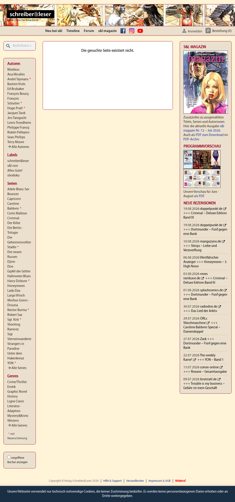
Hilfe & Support (112, 481)
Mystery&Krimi (17, 416)
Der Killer (13, 223)
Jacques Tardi (16, 113)
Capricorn (14, 199)
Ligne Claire (15, 401)
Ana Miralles (16, 74)
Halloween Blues (19, 276)
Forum (89, 31)
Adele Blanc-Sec (18, 189)
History (12, 396)
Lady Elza (13, 291)
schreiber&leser (18, 161)
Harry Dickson (18, 281)
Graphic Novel (17, 392)
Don (10, 266)
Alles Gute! (14, 171)
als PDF (199, 196)
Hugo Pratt (16, 108)
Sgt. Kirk (14, 320)
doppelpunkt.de (211, 209)
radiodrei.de (208, 307)
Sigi (10, 334)
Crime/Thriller (17, 382)
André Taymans (19, 79)
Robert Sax (14, 315)
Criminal (13, 218)
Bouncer (13, 194)
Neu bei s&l (53, 31)
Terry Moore (15, 142)
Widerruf (180, 481)
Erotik (11, 387)
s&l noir (12, 166)
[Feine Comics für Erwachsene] (30, 14)
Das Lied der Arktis (204, 311)
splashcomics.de (211, 290)
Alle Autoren (18, 147)
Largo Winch (16, 295)
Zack (203, 339)
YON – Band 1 (214, 360)
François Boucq (17, 94)
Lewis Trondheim (19, 123)
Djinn (11, 262)
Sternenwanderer (19, 339)
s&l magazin (107, 31)
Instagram (132, 31)
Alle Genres (17, 425)
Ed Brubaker (15, 89)
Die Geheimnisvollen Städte (19, 242)
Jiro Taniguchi (16, 118)
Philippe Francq (18, 128)
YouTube (141, 31)
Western (13, 421)
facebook (124, 31)
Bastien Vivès (16, 84)
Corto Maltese (17, 213)
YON (11, 363)
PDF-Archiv (191, 139)
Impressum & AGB (159, 481)
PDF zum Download (210, 135)
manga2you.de (210, 241)
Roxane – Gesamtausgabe (209, 372)
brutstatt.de (208, 379)
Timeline (73, 31)
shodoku (13, 175)
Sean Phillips (16, 137)
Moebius (13, 70)
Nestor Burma (18, 310)
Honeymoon (16, 286)
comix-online (209, 367)
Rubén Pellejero (18, 132)
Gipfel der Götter (19, 271)
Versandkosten (135, 481)
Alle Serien (16, 368)
